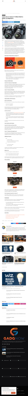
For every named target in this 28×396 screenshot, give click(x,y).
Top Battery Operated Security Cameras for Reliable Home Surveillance (15, 214)
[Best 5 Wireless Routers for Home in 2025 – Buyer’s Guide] (4, 294)
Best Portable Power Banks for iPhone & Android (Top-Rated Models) (7, 243)
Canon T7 (12, 42)
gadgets (12, 220)
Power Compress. (23, 393)
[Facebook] (2, 42)
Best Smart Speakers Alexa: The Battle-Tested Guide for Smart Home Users (19, 263)
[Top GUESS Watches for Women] (4, 318)
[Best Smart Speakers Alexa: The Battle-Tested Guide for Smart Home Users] (20, 259)
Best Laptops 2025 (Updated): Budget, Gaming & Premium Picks (14, 297)
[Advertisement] (14, 7)
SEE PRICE (15, 173)
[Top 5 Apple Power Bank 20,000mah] (4, 311)
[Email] (2, 48)
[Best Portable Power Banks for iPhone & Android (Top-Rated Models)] (8, 238)
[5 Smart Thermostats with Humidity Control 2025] (20, 248)
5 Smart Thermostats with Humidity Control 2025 (20, 253)
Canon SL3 (9, 42)
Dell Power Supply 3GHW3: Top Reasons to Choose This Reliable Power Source (16, 313)
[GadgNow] (14, 1)
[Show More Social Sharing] (20, 22)
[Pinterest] (2, 47)
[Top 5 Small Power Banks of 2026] (20, 238)
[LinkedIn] (2, 45)
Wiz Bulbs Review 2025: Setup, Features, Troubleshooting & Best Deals (7, 253)
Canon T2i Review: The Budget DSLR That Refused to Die (7, 263)
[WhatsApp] (2, 50)
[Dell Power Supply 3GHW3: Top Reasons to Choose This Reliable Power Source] (4, 314)
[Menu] (2, 1)
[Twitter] (2, 44)
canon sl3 (6, 220)
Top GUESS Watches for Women (10, 317)
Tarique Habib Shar (8, 226)
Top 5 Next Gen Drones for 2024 (10, 218)
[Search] (25, 1)
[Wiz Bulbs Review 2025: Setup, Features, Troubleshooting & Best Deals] (8, 248)
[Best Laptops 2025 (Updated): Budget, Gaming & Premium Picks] (4, 298)
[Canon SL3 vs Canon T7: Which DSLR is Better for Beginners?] (14, 31)
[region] (8, 391)
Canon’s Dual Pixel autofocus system (18, 112)
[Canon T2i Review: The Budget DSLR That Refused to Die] (8, 259)
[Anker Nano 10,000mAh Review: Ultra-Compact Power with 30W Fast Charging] (4, 322)
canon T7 (9, 220)
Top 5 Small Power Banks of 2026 (18, 242)
